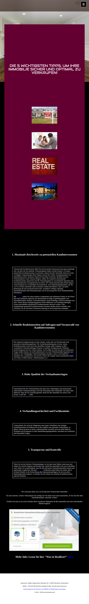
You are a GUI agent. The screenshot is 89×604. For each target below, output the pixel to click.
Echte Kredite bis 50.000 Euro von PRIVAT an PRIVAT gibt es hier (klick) (44, 589)
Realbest (19, 296)
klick (70, 556)
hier (27, 395)
